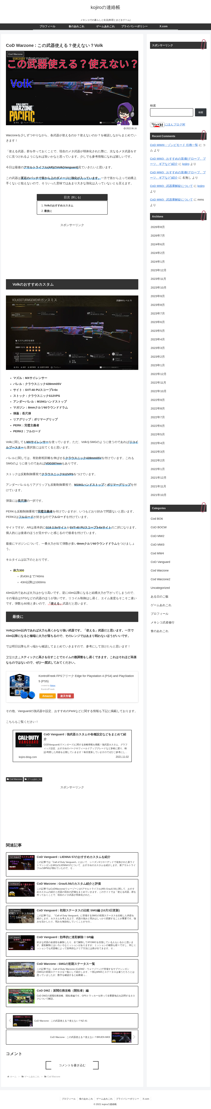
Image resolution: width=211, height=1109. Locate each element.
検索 (153, 105)
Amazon (47, 695)
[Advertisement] (72, 251)
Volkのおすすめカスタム (58, 205)
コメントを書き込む (72, 1065)
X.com (146, 1098)
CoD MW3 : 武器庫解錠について (171, 186)
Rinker (52, 685)
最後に (48, 210)
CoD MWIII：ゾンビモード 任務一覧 (174, 145)
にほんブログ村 (175, 124)
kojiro (185, 164)
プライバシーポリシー (127, 1098)
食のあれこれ (86, 1098)
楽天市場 (65, 695)
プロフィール (69, 1098)
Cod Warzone (16, 779)
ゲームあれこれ (34, 779)
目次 (67, 197)
